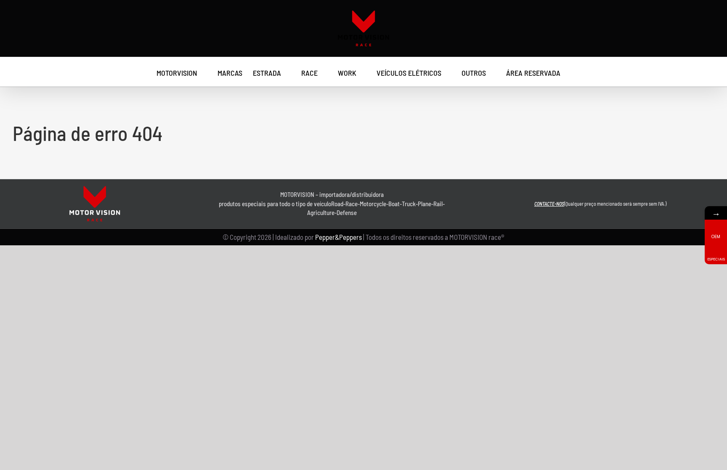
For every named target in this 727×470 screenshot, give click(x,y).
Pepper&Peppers (338, 237)
